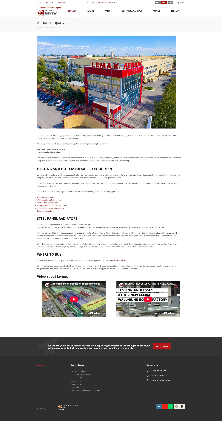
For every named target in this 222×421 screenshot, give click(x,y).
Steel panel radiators (45, 211)
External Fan (75, 387)
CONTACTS (175, 11)
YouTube (165, 406)
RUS (158, 3)
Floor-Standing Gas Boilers (81, 374)
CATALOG (90, 11)
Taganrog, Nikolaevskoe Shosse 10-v (103, 3)
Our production (77, 365)
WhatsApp (170, 406)
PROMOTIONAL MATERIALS (131, 11)
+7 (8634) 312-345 (159, 371)
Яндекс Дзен (176, 406)
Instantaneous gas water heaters (50, 208)
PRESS (107, 11)
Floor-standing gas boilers (47, 202)
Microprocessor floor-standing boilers (52, 205)
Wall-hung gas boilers (45, 197)
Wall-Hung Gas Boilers (79, 371)
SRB (170, 3)
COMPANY (72, 11)
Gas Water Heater (77, 384)
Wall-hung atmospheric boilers (49, 200)
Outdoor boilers (77, 378)
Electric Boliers (76, 381)
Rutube (182, 406)
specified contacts (119, 260)
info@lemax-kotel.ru (159, 375)
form (79, 260)
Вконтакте (159, 406)
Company (41, 365)
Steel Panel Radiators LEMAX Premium (85, 390)
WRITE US (156, 11)
